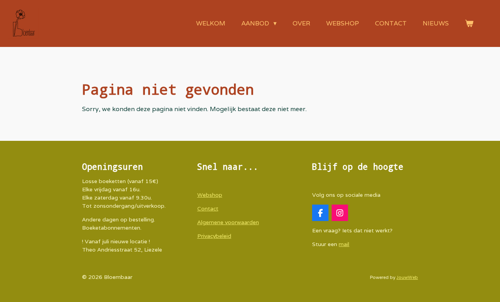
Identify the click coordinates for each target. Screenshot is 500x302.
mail (344, 244)
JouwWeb (407, 277)
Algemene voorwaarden (228, 222)
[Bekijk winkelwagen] (469, 23)
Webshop (209, 194)
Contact (207, 208)
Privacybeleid (214, 235)
